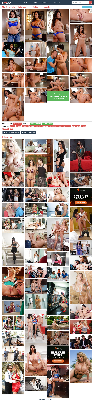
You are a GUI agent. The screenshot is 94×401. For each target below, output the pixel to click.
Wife (11, 128)
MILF (64, 126)
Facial (59, 126)
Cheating (31, 126)
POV (69, 126)
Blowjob (18, 126)
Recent (26, 2)
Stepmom (5, 128)
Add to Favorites (12, 132)
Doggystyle (53, 126)
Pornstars (45, 2)
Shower (84, 126)
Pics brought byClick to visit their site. (58, 96)
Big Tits (12, 126)
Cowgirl (38, 126)
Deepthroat (45, 126)
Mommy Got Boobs (36, 123)
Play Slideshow (87, 7)
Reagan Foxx (17, 123)
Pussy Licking (76, 126)
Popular (35, 2)
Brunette (25, 126)
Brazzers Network (47, 123)
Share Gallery (29, 132)
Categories (56, 2)
